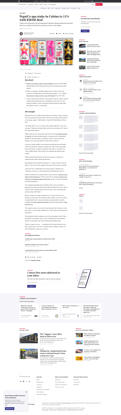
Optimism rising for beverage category (36, 244)
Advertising (58, 379)
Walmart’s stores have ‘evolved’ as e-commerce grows (90, 176)
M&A (49, 8)
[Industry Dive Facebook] (23, 381)
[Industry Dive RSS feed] (29, 381)
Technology (73, 8)
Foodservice (43, 8)
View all (81, 105)
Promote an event (88, 213)
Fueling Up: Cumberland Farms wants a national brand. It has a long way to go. (53, 353)
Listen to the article (33, 77)
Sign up (100, 4)
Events (45, 4)
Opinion (36, 4)
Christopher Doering (29, 33)
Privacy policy (45, 409)
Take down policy (61, 409)
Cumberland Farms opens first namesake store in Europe (93, 60)
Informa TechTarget (66, 403)
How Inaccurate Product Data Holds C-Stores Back (92, 82)
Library (41, 4)
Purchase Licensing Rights (43, 389)
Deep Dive (30, 4)
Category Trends (65, 8)
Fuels (52, 8)
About (38, 379)
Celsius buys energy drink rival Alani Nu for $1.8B (40, 239)
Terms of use (53, 409)
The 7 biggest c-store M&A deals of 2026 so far (51, 335)
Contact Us (39, 384)
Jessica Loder (29, 246)
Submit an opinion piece (61, 384)
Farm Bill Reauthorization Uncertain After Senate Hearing (90, 183)
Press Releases (52, 4)
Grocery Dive (42, 1)
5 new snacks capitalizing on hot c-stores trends (92, 358)
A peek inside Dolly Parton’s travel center (94, 45)
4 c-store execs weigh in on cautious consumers (92, 350)
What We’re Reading (42, 394)
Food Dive (36, 1)
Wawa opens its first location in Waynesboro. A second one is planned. (89, 167)
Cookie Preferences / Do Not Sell (75, 409)
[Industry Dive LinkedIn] (20, 381)
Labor (79, 8)
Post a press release (88, 153)
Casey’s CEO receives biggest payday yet (93, 67)
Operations (57, 8)
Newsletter (39, 387)
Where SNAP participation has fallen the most (92, 334)
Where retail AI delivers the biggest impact (92, 90)
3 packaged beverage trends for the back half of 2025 (41, 250)
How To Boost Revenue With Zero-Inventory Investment (92, 99)
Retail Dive (48, 1)
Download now (9, 408)
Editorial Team (40, 382)
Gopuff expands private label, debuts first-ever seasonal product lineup (91, 342)
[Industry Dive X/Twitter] (26, 381)
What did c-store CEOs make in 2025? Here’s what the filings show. (94, 52)
